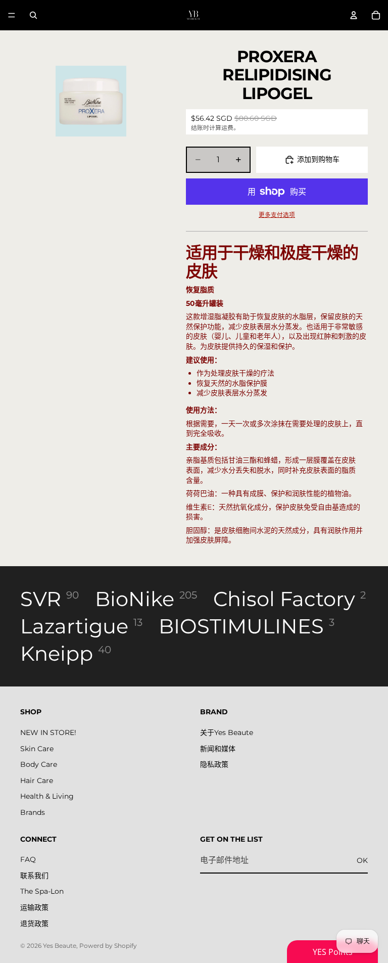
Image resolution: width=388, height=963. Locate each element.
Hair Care (36, 780)
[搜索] (33, 15)
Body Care (38, 764)
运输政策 (34, 907)
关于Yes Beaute (226, 732)
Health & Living (47, 796)
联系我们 (34, 875)
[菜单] (11, 15)
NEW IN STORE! (48, 732)
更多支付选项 (277, 214)
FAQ (28, 859)
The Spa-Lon (42, 891)
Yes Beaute (59, 945)
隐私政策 (214, 764)
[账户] (354, 15)
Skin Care (37, 748)
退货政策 (34, 923)
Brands (32, 812)
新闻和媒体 (217, 748)
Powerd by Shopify (108, 945)
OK (362, 859)
